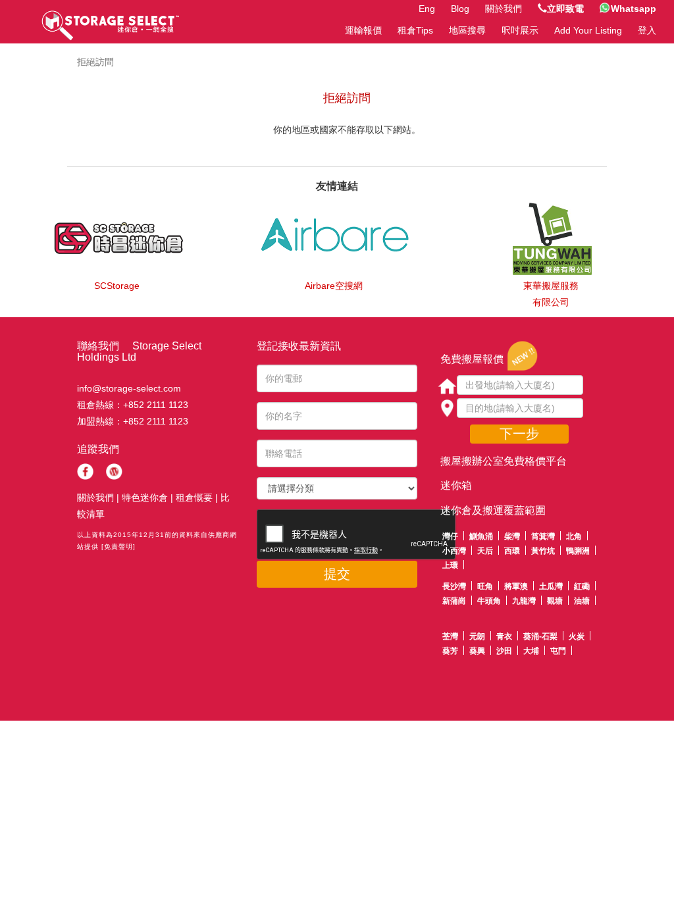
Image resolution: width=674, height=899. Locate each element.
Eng (427, 8)
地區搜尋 (467, 30)
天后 (485, 550)
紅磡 (582, 586)
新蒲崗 (454, 600)
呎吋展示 (520, 30)
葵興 (477, 650)
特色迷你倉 (145, 497)
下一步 (519, 433)
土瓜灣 (551, 586)
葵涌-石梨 (540, 636)
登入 (647, 30)
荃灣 (450, 636)
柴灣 (512, 536)
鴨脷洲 (578, 550)
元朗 (477, 636)
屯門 (558, 650)
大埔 (531, 650)
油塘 (582, 600)
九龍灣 (524, 600)
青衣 (504, 636)
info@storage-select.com (129, 388)
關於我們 (503, 8)
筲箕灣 (543, 536)
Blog (460, 8)
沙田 (504, 650)
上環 (450, 565)
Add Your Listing (588, 30)
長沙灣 (454, 586)
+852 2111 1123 (155, 404)
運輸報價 (363, 30)
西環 (512, 550)
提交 (337, 574)
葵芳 (450, 650)
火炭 (576, 636)
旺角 (485, 586)
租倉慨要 (194, 497)
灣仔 (450, 536)
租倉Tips (415, 30)
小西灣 (454, 550)
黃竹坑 (543, 550)
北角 (574, 536)
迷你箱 (456, 485)
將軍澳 (516, 586)
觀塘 (555, 600)
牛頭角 (489, 600)
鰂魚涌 (481, 536)
